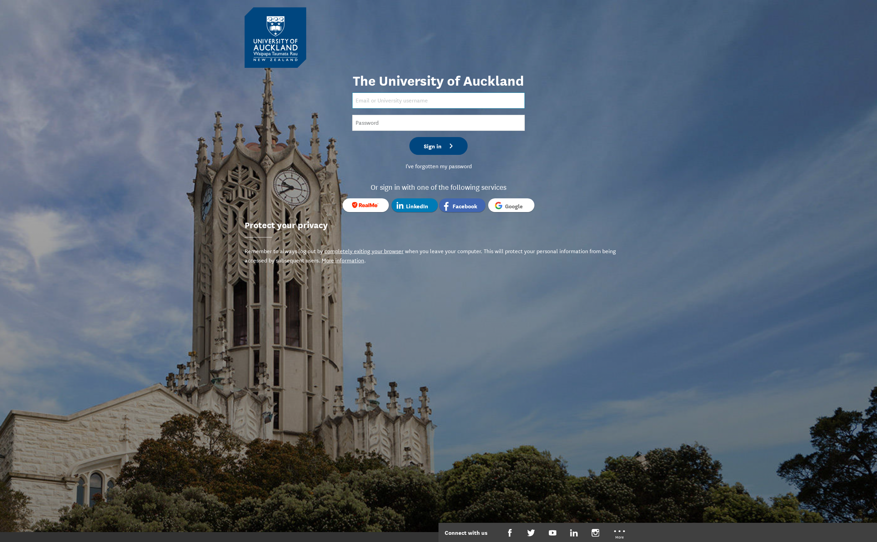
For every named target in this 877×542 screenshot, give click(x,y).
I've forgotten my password (439, 165)
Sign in (433, 145)
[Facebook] (510, 533)
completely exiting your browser (364, 250)
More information (343, 260)
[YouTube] (553, 533)
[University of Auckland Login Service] (275, 37)
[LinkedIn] (574, 533)
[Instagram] (596, 533)
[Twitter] (531, 533)
